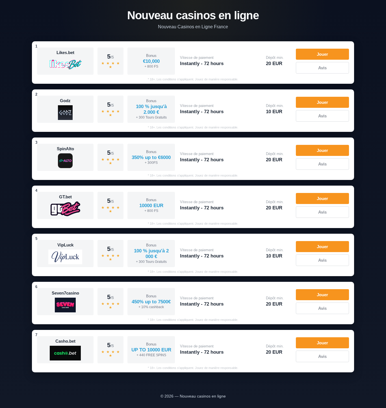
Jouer (322, 54)
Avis (322, 67)
